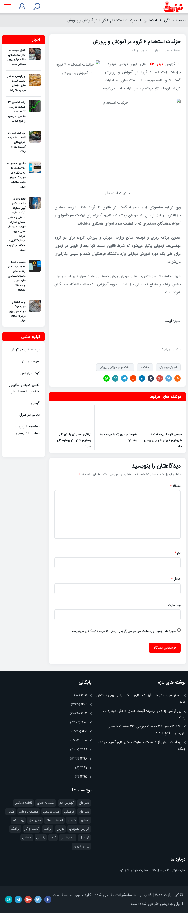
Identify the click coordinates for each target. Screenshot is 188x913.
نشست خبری (46, 802)
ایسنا (167, 321)
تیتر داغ (84, 802)
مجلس (26, 837)
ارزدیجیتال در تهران (25, 349)
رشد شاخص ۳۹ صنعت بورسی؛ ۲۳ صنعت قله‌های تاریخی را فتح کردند (17, 111)
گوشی (35, 403)
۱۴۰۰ (84, 740)
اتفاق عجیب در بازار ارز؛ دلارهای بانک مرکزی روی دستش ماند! (16, 57)
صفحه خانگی (175, 20)
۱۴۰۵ (84, 695)
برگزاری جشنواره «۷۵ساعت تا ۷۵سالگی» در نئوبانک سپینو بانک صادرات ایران (16, 175)
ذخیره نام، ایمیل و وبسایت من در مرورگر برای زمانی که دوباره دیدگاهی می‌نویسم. (123, 631)
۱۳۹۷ (83, 768)
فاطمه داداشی (23, 802)
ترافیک (15, 828)
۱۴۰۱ (84, 731)
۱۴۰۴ (84, 704)
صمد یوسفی (51, 811)
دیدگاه (175, 485)
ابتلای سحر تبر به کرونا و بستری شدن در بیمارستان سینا (74, 440)
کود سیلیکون (30, 373)
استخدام (145, 367)
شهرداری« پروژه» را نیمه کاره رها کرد (118, 437)
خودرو (72, 820)
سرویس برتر (31, 361)
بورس (60, 828)
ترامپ (48, 828)
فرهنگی (69, 811)
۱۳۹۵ (83, 777)
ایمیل (176, 578)
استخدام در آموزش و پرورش (115, 367)
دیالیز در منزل (29, 415)
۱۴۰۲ (84, 722)
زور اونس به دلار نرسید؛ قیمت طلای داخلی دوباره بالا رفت (17, 83)
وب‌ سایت (174, 605)
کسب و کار (31, 828)
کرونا (53, 837)
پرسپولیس (68, 837)
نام (178, 552)
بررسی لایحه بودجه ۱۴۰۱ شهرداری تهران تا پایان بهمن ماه (163, 440)
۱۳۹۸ (83, 759)
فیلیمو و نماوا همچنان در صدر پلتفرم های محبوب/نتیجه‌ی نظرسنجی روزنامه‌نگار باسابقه (17, 276)
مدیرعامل (35, 820)
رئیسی (40, 837)
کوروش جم (66, 802)
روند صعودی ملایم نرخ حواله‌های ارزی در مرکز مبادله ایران (17, 311)
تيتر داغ (84, 811)
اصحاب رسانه (54, 820)
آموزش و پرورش (168, 367)
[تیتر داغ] (172, 6)
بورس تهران (81, 846)
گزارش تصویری (79, 828)
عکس (10, 811)
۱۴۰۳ (84, 713)
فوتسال (84, 837)
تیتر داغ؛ (157, 64)
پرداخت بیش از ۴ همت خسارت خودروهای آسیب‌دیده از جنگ (17, 142)
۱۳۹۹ (83, 749)
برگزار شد (18, 820)
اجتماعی (150, 20)
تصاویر (85, 820)
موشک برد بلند (28, 811)
